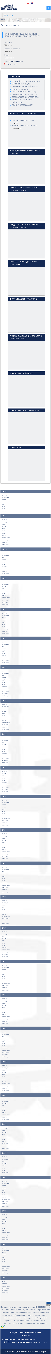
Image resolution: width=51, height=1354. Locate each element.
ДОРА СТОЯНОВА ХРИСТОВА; (24, 92)
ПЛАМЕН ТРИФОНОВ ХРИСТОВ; (24, 94)
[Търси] (48, 8)
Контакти (14, 1342)
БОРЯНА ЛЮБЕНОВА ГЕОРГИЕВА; (25, 97)
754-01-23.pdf (11, 64)
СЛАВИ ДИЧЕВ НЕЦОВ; (21, 84)
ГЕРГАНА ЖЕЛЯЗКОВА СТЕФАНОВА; (26, 81)
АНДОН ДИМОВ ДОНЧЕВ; (22, 89)
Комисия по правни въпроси (23, 120)
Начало (6, 20)
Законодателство (19, 20)
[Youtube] (4, 1342)
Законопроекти (34, 20)
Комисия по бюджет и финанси (24, 125)
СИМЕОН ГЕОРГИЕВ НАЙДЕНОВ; (25, 86)
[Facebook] (6, 1342)
